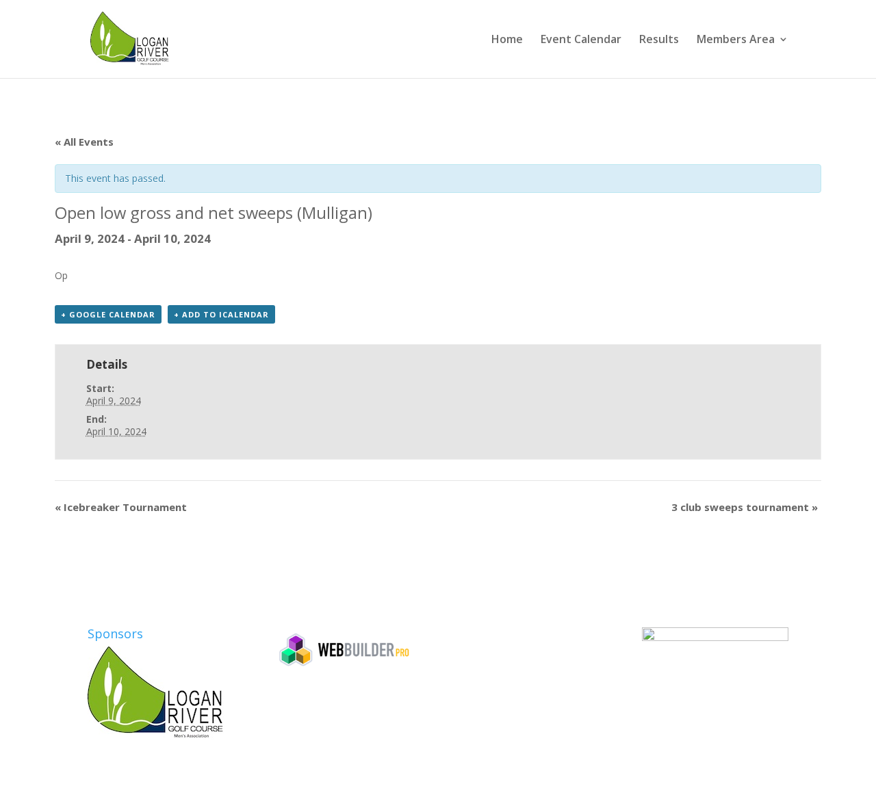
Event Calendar (581, 40)
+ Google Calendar (108, 314)
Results (659, 40)
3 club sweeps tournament (744, 507)
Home (507, 40)
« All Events (84, 141)
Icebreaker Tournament (121, 507)
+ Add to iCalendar (221, 314)
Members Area (736, 40)
